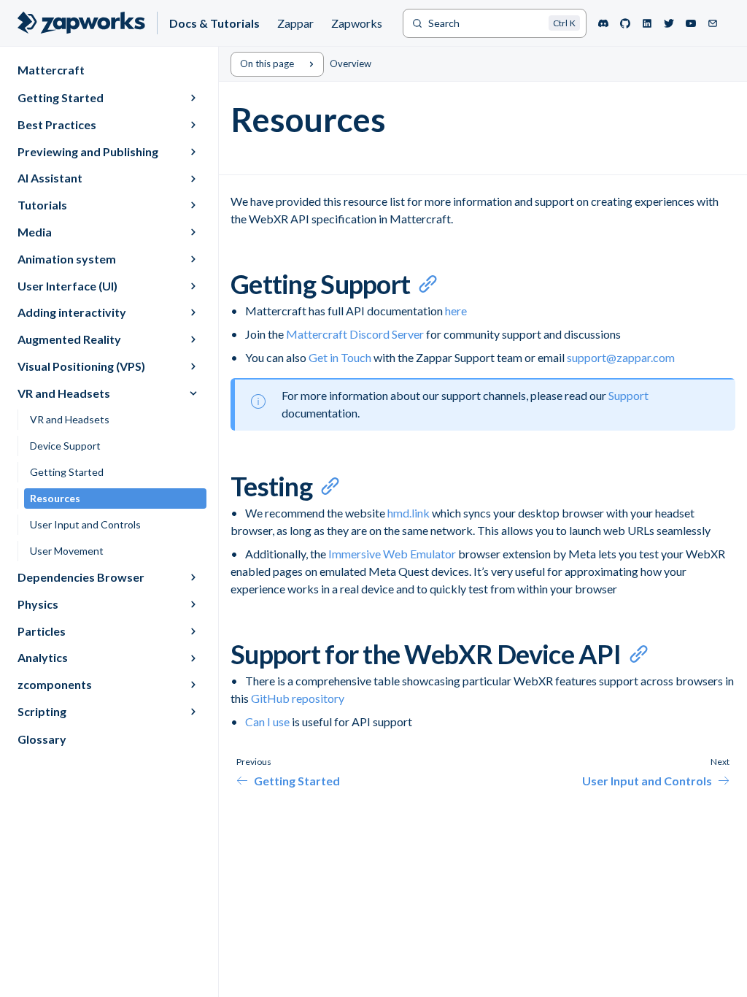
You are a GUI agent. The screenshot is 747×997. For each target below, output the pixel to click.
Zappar (295, 23)
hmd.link (408, 513)
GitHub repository (297, 698)
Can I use (267, 721)
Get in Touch (340, 357)
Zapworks (356, 23)
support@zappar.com (621, 357)
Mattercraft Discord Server (355, 334)
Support (628, 395)
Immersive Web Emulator (393, 554)
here (456, 310)
